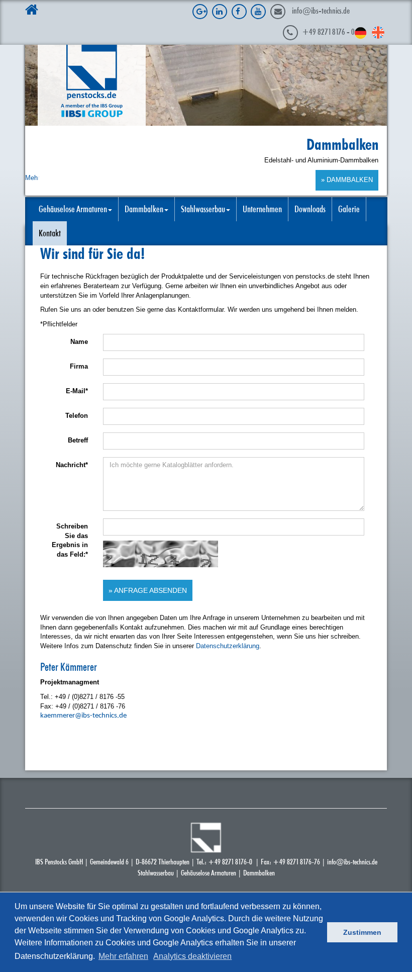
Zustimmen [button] (362, 932)
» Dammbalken (347, 180)
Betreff (78, 440)
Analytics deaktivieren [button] (192, 956)
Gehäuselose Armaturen (208, 872)
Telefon (76, 415)
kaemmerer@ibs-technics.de (83, 716)
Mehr (32, 178)
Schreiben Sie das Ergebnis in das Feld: (70, 540)
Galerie (349, 209)
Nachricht (72, 465)
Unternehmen (262, 209)
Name (79, 341)
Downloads (310, 209)
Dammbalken (259, 872)
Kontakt (50, 233)
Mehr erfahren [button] (123, 956)
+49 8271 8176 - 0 (328, 32)
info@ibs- (340, 861)
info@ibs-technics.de (321, 11)
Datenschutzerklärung (227, 646)
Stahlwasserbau (156, 872)
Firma (79, 366)
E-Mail (77, 391)
